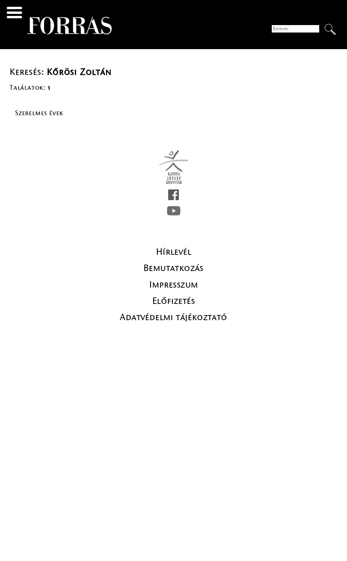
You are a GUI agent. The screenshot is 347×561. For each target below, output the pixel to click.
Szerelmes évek (39, 113)
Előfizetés (173, 301)
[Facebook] (173, 194)
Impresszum (173, 284)
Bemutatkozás (173, 268)
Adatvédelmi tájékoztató (173, 317)
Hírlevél (173, 251)
